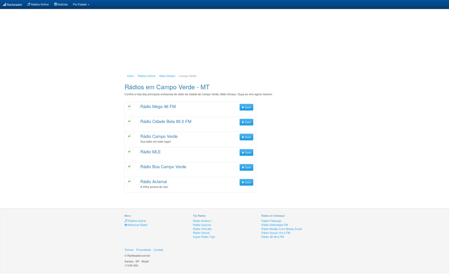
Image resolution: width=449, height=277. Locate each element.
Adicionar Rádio (137, 225)
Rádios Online (39, 4)
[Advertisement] (224, 36)
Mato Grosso (167, 76)
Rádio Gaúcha (202, 225)
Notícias (62, 4)
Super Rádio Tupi (204, 237)
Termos (129, 250)
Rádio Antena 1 (202, 221)
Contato (158, 250)
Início (130, 76)
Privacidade (143, 250)
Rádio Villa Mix (202, 229)
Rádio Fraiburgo (271, 221)
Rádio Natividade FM (274, 225)
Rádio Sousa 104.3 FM (275, 233)
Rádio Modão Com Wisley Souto (281, 229)
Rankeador (14, 4)
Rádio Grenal (201, 233)
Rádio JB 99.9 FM (272, 237)
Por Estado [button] (80, 4)
